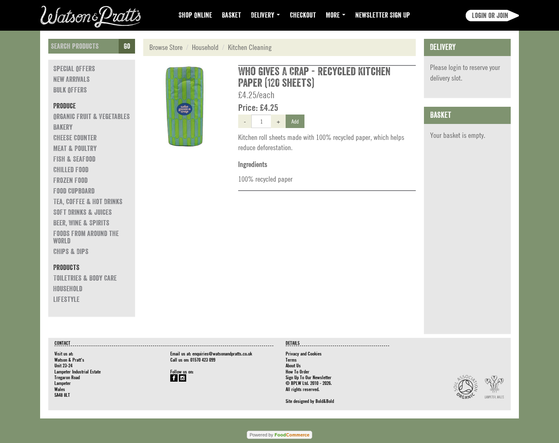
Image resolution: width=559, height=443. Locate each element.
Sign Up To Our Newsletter (308, 377)
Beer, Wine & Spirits (81, 223)
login (455, 67)
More (333, 15)
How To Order (297, 371)
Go (127, 46)
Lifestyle (66, 299)
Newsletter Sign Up (382, 15)
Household (67, 288)
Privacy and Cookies (304, 353)
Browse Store (166, 47)
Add (295, 121)
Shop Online (195, 15)
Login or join (490, 15)
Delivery (263, 15)
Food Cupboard (74, 191)
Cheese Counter (75, 138)
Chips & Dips (70, 251)
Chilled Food (70, 169)
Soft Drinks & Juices (82, 212)
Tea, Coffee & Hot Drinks (87, 201)
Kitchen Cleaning (250, 47)
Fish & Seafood (74, 159)
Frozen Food (70, 180)
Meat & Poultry (75, 148)
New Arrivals (71, 79)
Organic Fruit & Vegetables (91, 116)
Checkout (303, 15)
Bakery (62, 127)
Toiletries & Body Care (85, 278)
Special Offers (74, 68)
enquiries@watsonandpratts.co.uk (222, 353)
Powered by (279, 434)
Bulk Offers (70, 90)
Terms (291, 359)
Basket (231, 15)
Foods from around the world (86, 237)
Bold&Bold (325, 401)
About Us (293, 365)
